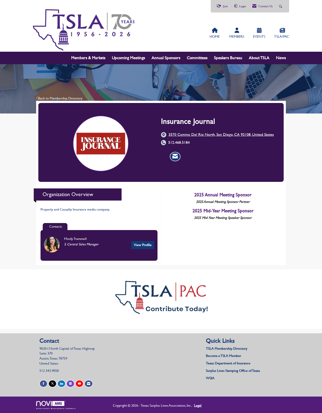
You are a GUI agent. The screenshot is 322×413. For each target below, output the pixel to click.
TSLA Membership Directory (226, 348)
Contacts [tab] (55, 226)
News (281, 57)
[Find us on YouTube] (79, 384)
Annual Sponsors (166, 57)
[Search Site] (281, 6)
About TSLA (259, 57)
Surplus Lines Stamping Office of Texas (233, 371)
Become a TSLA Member (223, 356)
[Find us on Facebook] (43, 384)
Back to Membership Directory (60, 98)
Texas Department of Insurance (228, 363)
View (143, 245)
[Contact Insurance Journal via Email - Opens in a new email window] (175, 156)
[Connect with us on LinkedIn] (61, 384)
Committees (197, 57)
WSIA (210, 378)
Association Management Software (56, 408)
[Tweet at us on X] (52, 384)
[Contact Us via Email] (88, 384)
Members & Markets (88, 57)
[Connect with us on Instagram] (70, 384)
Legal (198, 405)
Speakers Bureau (228, 57)
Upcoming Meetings (128, 57)
